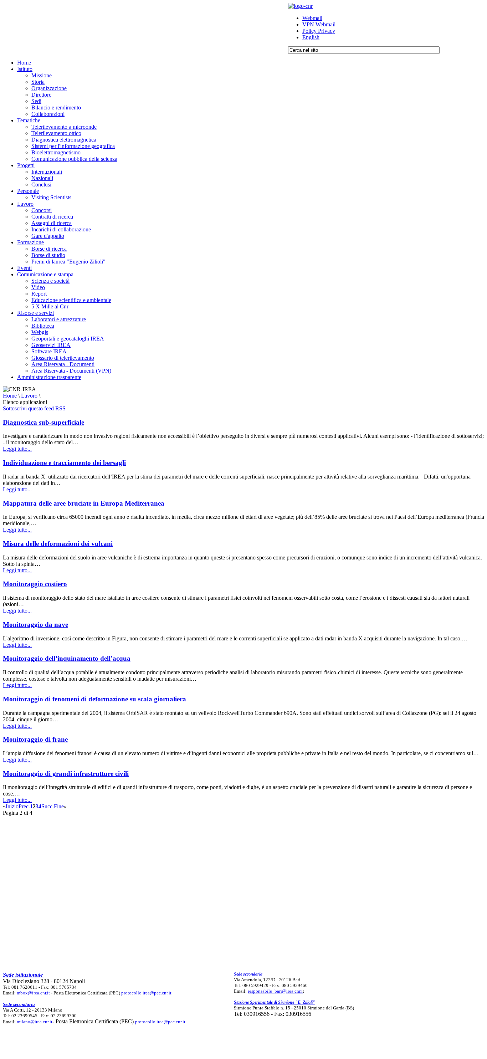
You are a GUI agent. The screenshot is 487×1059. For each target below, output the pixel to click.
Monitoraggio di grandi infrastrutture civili (66, 773)
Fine (59, 806)
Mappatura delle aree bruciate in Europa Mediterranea (83, 503)
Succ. (47, 806)
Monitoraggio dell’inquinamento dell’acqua (66, 658)
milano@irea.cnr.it (34, 1021)
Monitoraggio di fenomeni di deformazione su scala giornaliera (94, 699)
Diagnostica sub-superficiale (43, 422)
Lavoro (29, 396)
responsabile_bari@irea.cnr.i (275, 991)
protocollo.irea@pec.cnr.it (146, 993)
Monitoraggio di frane (35, 739)
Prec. (24, 806)
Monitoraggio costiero (35, 584)
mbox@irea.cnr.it (33, 993)
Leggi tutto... (17, 449)
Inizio (12, 806)
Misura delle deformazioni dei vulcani (58, 543)
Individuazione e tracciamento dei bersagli (64, 462)
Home (10, 396)
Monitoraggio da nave (35, 624)
